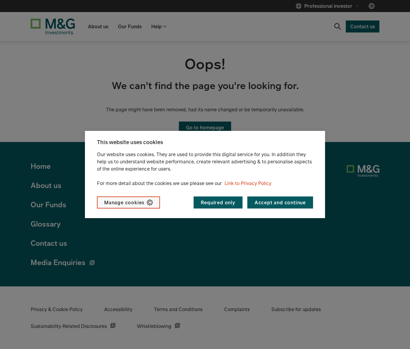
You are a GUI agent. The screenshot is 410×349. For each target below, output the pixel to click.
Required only (218, 202)
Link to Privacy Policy (248, 183)
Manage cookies (124, 202)
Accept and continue (280, 202)
